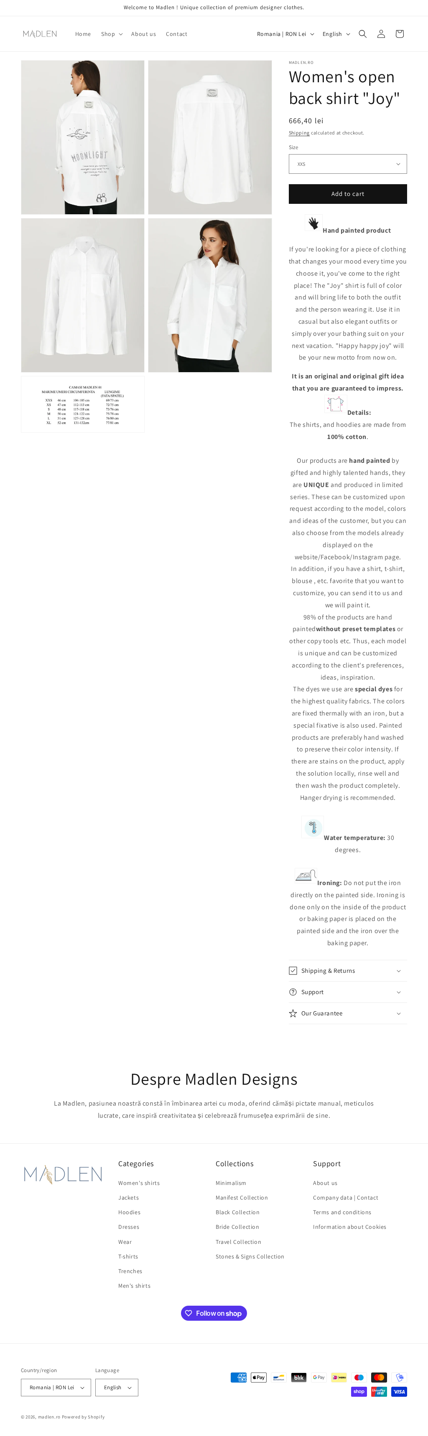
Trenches (130, 1271)
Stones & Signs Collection (250, 1256)
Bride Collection (238, 1226)
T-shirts (128, 1256)
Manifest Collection (242, 1197)
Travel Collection (238, 1242)
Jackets (128, 1197)
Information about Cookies (350, 1226)
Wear (125, 1242)
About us (325, 1183)
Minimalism (231, 1183)
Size (293, 147)
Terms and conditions (342, 1212)
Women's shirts (139, 1183)
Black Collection (238, 1212)
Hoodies (129, 1212)
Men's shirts (134, 1285)
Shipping (299, 132)
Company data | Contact (345, 1197)
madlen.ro (49, 1417)
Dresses (128, 1226)
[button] (111, 34)
